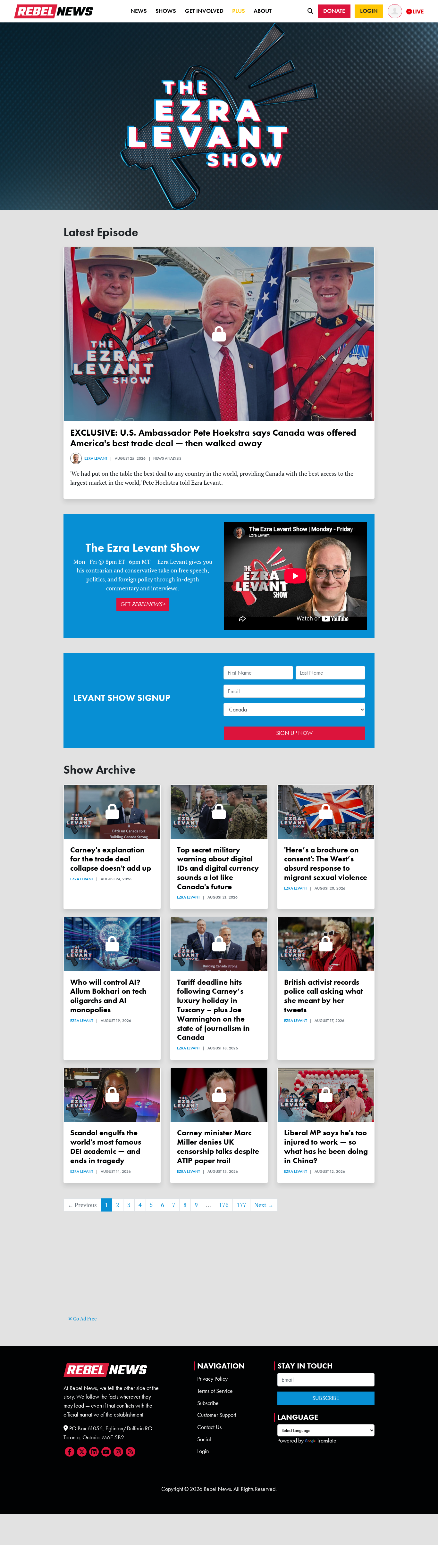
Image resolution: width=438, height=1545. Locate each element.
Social (204, 1439)
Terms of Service (215, 1391)
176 (224, 1205)
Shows (166, 11)
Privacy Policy (212, 1379)
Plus (238, 11)
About (263, 11)
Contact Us (209, 1427)
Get (143, 604)
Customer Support (216, 1415)
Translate (326, 1440)
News (139, 11)
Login (203, 1451)
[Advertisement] (219, 1269)
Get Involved (204, 11)
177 (241, 1205)
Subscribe (208, 1403)
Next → (264, 1205)
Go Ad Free (84, 1319)
